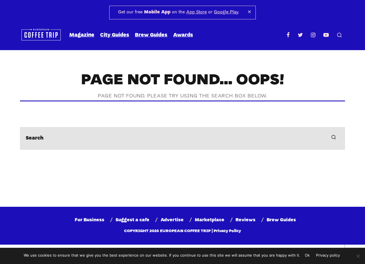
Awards (183, 35)
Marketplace (209, 220)
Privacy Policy (227, 231)
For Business (89, 220)
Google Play (226, 12)
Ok (307, 255)
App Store (196, 12)
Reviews (246, 220)
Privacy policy (328, 255)
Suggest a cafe (132, 220)
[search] (333, 138)
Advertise (172, 220)
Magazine (81, 35)
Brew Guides (151, 35)
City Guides (114, 35)
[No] (358, 256)
